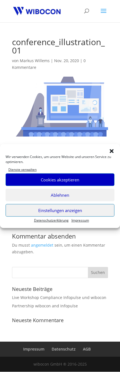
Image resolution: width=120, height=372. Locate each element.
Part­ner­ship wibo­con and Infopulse (45, 305)
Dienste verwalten (22, 169)
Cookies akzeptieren (60, 180)
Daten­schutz (64, 349)
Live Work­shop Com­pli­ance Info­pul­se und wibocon (59, 297)
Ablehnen (60, 195)
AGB (87, 349)
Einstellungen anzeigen (60, 210)
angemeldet (42, 245)
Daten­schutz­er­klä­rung (51, 220)
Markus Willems (35, 60)
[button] (111, 151)
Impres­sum (80, 220)
